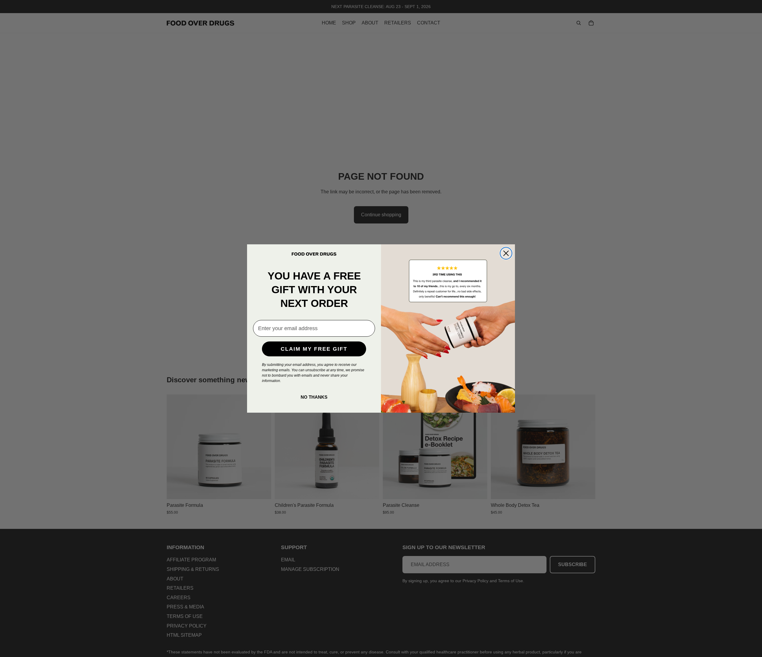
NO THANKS (314, 397)
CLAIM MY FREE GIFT (314, 349)
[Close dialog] (506, 253)
